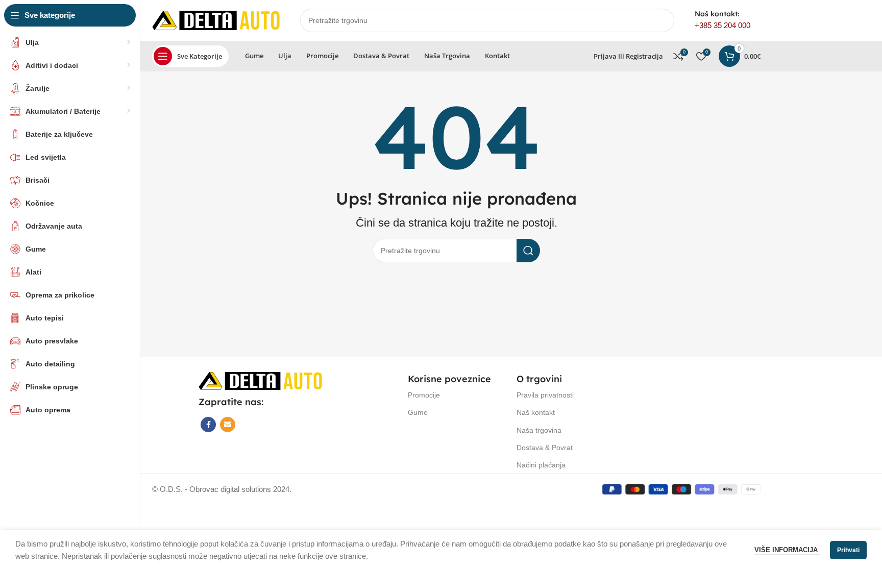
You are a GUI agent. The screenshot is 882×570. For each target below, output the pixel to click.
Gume (418, 412)
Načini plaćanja (541, 465)
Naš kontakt (536, 412)
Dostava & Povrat (545, 447)
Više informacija (787, 550)
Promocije (424, 395)
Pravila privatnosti (545, 395)
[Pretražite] (528, 250)
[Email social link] (227, 424)
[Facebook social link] (208, 424)
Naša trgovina (539, 430)
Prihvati (848, 550)
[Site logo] (216, 19)
